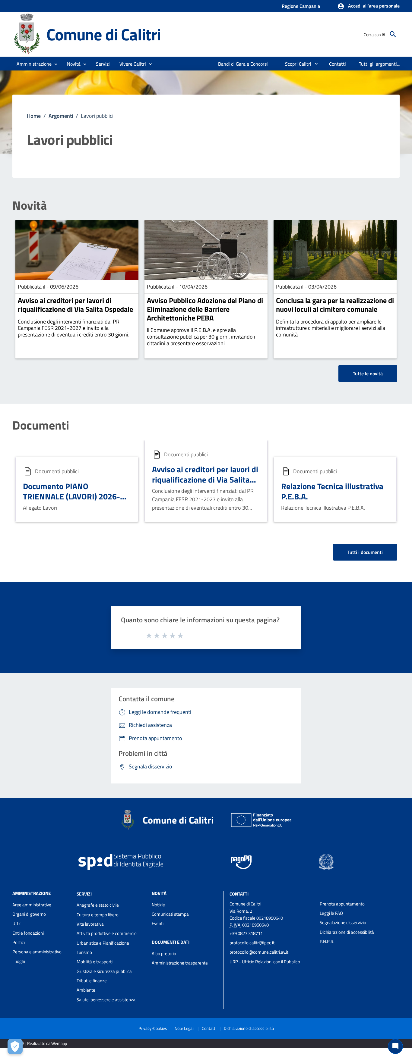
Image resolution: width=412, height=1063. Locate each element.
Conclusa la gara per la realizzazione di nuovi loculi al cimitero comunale (335, 304)
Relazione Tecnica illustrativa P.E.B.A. (332, 491)
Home (34, 116)
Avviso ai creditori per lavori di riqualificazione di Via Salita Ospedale (75, 304)
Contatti (239, 893)
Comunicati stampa (170, 914)
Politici (18, 942)
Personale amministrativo (37, 951)
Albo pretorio (164, 953)
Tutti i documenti (365, 552)
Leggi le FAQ (331, 913)
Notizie (158, 904)
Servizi (84, 893)
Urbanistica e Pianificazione (103, 943)
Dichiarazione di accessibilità (347, 932)
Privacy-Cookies (152, 1028)
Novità (29, 205)
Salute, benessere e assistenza (106, 999)
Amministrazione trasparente (180, 962)
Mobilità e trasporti (95, 961)
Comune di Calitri (103, 34)
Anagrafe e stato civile (98, 905)
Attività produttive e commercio (107, 933)
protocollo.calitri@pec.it (252, 942)
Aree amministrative (31, 904)
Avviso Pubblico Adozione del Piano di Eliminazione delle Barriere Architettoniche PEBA (205, 309)
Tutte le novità (368, 373)
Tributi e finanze (92, 980)
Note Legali (184, 1028)
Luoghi (18, 961)
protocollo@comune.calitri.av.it (259, 952)
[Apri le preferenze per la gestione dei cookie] (15, 1046)
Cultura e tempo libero (98, 914)
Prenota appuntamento (342, 903)
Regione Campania (301, 6)
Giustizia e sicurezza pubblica (104, 971)
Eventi (157, 923)
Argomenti (61, 116)
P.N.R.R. (327, 941)
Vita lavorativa (90, 924)
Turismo (84, 952)
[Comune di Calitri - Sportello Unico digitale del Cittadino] (26, 34)
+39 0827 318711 (246, 933)
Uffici (17, 923)
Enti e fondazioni (28, 933)
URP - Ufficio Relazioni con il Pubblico (265, 961)
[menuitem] (243, 63)
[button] (368, 6)
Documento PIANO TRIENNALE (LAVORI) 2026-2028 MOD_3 (71, 496)
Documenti (40, 425)
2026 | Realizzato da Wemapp (41, 1043)
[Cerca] (393, 34)
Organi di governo (29, 914)
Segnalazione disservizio (343, 922)
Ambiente (86, 989)
